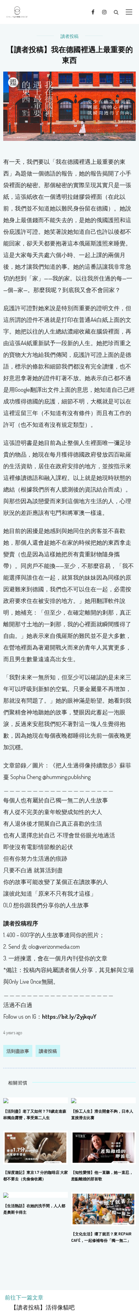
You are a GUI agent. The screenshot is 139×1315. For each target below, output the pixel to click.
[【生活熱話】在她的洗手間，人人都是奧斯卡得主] (5, 1194)
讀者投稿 (69, 36)
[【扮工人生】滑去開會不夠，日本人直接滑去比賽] (73, 1100)
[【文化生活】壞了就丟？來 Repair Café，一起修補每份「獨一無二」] (103, 1208)
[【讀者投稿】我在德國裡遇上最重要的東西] (69, 105)
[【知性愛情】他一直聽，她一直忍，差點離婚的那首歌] (103, 1147)
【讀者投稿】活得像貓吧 (40, 1307)
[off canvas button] (129, 12)
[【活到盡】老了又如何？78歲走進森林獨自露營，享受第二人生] (5, 1100)
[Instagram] (104, 12)
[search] (116, 12)
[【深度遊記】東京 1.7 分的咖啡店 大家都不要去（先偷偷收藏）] (35, 1147)
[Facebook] (93, 12)
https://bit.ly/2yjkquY (69, 1016)
